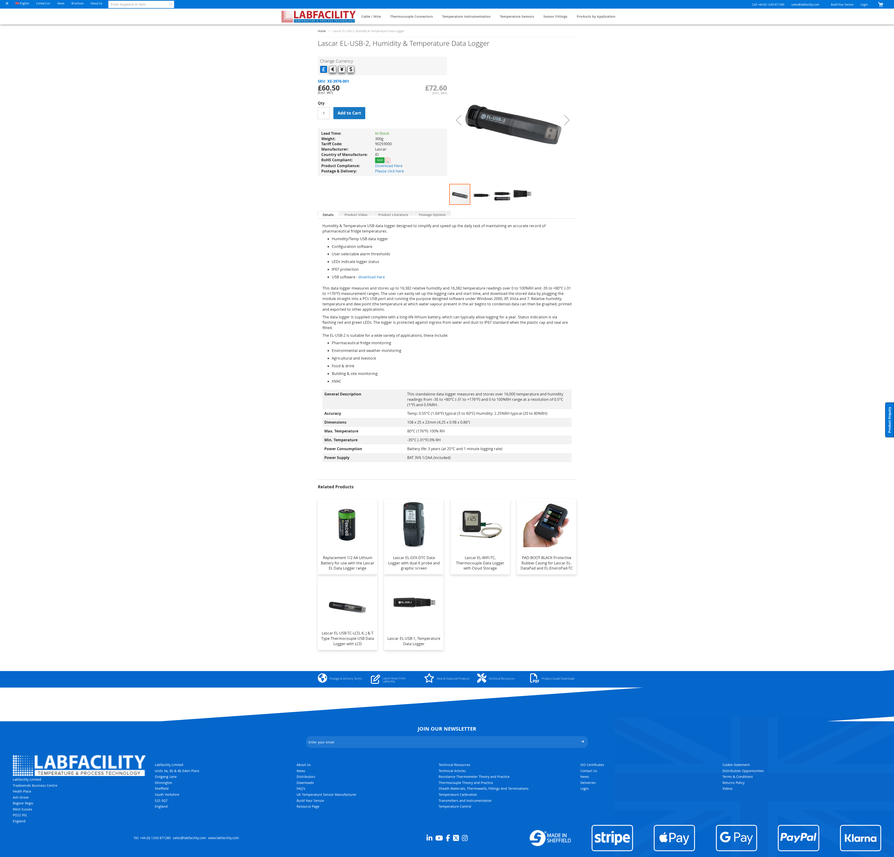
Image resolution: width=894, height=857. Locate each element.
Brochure (77, 3)
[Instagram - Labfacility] (465, 837)
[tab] (328, 213)
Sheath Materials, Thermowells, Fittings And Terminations (483, 788)
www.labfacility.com (223, 838)
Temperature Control (455, 806)
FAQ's (301, 788)
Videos (727, 788)
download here (371, 277)
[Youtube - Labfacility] (439, 837)
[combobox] (141, 4)
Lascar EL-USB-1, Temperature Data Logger (413, 641)
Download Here (389, 165)
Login (864, 4)
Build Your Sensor (842, 4)
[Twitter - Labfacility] (456, 837)
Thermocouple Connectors (411, 16)
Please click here (389, 171)
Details (328, 214)
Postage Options (432, 214)
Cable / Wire (371, 16)
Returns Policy (733, 782)
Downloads (305, 782)
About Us (96, 3)
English (24, 3)
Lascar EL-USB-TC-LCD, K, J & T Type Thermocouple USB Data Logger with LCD (347, 638)
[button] (7, 3)
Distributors (306, 776)
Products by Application (596, 16)
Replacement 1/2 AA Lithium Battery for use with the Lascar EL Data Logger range (347, 563)
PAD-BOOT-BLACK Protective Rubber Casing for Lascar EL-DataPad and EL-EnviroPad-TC (547, 563)
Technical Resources (454, 765)
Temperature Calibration (458, 794)
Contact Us (43, 3)
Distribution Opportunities (743, 771)
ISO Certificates (592, 765)
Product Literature (393, 214)
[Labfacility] (319, 16)
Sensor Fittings (555, 16)
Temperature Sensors (517, 16)
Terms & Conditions (737, 776)
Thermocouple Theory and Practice (466, 782)
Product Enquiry (889, 420)
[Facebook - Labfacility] (448, 837)
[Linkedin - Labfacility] (429, 837)
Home (322, 31)
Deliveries (588, 782)
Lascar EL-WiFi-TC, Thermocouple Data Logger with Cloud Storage (480, 563)
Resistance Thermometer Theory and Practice (474, 776)
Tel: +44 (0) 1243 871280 (152, 838)
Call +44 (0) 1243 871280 (768, 4)
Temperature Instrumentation (466, 16)
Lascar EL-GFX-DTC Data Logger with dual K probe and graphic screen (414, 563)
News (60, 3)
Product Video (356, 214)
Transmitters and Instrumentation (465, 800)
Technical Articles (452, 771)
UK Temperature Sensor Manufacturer (326, 794)
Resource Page (308, 806)
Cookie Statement (736, 765)
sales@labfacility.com (805, 4)
